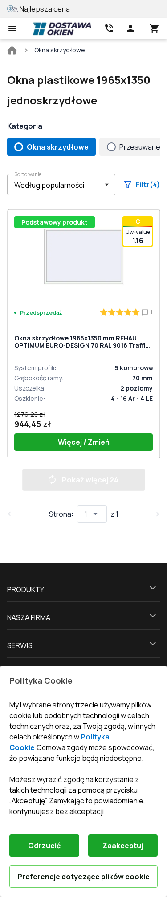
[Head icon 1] (130, 28)
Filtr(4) (148, 185)
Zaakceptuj (122, 845)
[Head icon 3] (154, 28)
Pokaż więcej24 (90, 480)
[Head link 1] (62, 28)
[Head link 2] (109, 28)
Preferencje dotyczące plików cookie (83, 876)
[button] (61, 184)
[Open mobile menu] (12, 28)
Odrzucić (44, 845)
